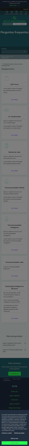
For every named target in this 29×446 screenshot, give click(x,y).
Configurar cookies (7, 433)
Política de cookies (19, 433)
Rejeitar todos (14, 438)
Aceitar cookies (14, 443)
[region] (14, 428)
